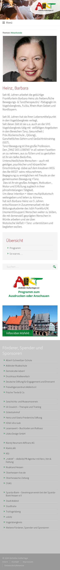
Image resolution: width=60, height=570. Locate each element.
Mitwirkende (16, 32)
